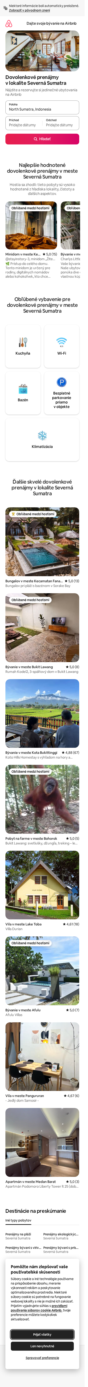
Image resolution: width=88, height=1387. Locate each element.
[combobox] (42, 109)
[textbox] (24, 125)
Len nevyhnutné (42, 1346)
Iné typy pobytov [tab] (18, 1220)
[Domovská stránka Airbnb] (8, 23)
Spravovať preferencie (42, 1358)
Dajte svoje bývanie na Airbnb (51, 23)
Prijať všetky (42, 1334)
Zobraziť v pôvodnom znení (29, 10)
